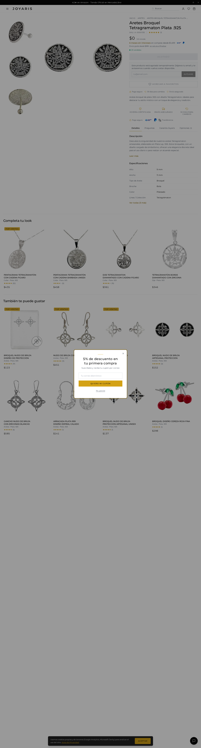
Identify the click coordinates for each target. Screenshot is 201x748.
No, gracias (100, 391)
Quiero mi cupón (101, 383)
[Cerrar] (123, 354)
